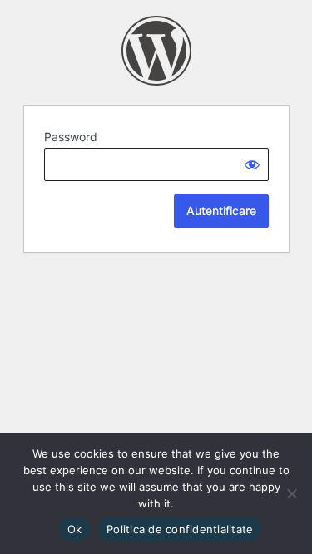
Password (70, 137)
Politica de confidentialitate (179, 529)
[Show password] (252, 164)
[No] (291, 493)
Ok (74, 529)
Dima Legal (156, 51)
